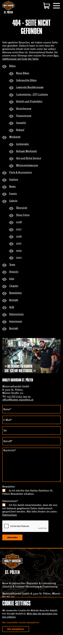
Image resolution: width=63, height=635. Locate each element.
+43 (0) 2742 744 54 (19, 396)
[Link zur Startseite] (8, 7)
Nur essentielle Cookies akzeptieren (20, 622)
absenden (12, 537)
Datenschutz (9, 514)
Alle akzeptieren (15, 629)
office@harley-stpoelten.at (17, 399)
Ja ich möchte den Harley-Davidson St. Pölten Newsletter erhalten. (27, 492)
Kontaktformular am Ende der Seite (30, 57)
